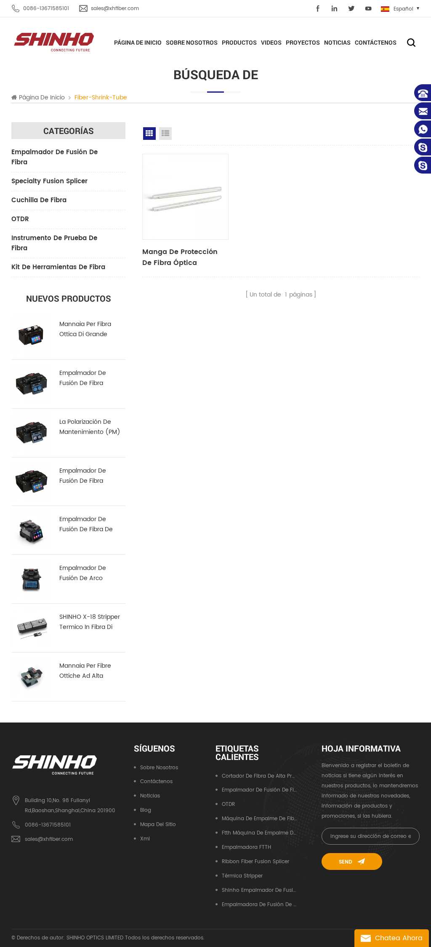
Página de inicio (138, 42)
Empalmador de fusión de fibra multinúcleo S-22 (83, 378)
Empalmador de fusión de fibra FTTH (259, 790)
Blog (145, 810)
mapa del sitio (158, 825)
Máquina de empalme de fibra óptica (259, 819)
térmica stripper (242, 876)
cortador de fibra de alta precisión (259, 776)
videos (271, 42)
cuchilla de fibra (39, 200)
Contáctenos (375, 42)
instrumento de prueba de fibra (54, 243)
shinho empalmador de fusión (259, 890)
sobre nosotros (192, 42)
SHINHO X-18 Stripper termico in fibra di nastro (89, 622)
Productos (239, 42)
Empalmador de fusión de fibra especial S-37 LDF (84, 476)
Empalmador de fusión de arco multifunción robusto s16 (89, 573)
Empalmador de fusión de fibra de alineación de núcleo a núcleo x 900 (90, 524)
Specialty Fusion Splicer (49, 181)
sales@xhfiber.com (115, 9)
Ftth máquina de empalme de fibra (259, 833)
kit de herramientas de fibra (58, 267)
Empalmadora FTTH (246, 847)
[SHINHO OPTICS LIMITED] (54, 41)
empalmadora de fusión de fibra (259, 905)
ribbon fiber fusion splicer (255, 862)
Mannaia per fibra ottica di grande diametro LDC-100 (85, 329)
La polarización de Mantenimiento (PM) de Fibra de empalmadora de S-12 (91, 427)
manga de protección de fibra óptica (180, 257)
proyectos (303, 42)
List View (165, 133)
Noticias (337, 42)
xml (145, 839)
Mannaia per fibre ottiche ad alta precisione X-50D (85, 671)
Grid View (149, 133)
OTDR (20, 219)
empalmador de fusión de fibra (54, 157)
